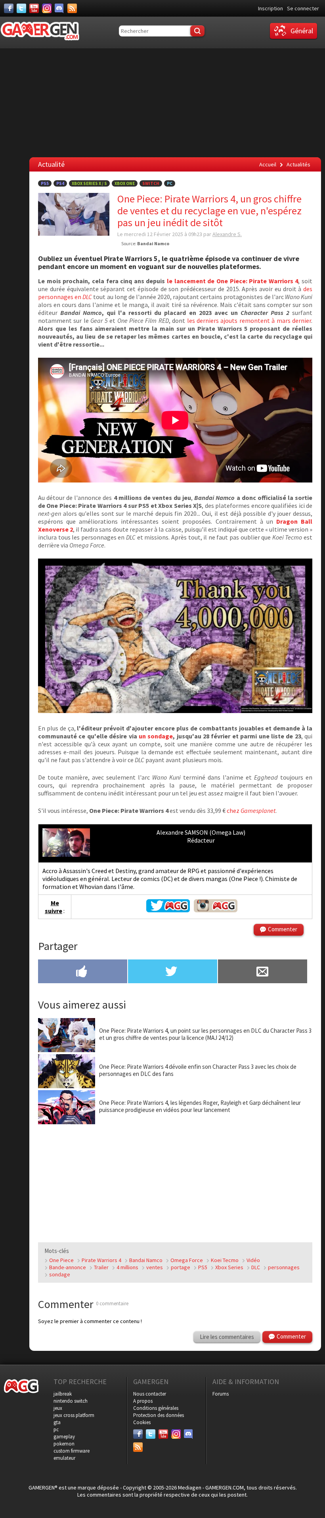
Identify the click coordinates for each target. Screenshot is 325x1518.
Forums (220, 1393)
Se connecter (303, 8)
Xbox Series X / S (89, 183)
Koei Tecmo (225, 1260)
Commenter (282, 929)
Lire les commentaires (227, 1337)
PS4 (60, 183)
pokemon (64, 1443)
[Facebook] (8, 8)
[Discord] (59, 8)
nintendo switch (71, 1401)
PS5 (45, 183)
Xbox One (125, 183)
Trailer (101, 1267)
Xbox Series (229, 1267)
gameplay (64, 1436)
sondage (59, 1274)
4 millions (127, 1267)
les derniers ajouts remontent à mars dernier (249, 320)
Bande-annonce (67, 1267)
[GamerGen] (39, 31)
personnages (284, 1267)
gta (57, 1422)
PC (169, 183)
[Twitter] (21, 8)
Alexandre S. (227, 234)
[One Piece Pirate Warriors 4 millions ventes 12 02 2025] (175, 711)
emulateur (64, 1458)
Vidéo (253, 1260)
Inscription (270, 8)
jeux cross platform (74, 1415)
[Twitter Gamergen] (168, 910)
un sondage (156, 736)
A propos (143, 1401)
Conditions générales (155, 1408)
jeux (58, 1408)
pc (56, 1429)
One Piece (61, 1260)
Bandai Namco (145, 1260)
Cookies (142, 1422)
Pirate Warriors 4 (101, 1260)
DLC (255, 1267)
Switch (150, 183)
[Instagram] (47, 8)
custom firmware (72, 1450)
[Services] (72, 8)
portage (180, 1267)
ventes (154, 1267)
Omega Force (186, 1260)
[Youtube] (34, 8)
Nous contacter (149, 1393)
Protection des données (158, 1415)
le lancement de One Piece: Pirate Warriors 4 (232, 281)
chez (251, 810)
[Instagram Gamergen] (215, 910)
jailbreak (63, 1393)
